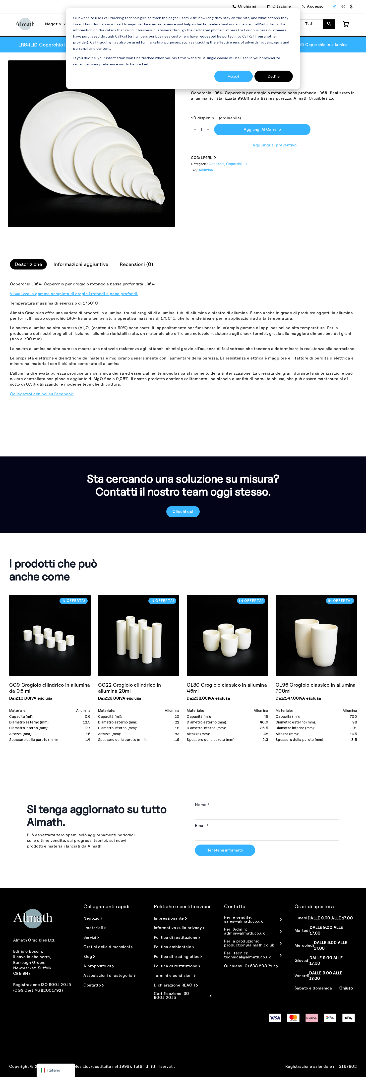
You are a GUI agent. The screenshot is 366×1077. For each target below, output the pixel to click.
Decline (274, 76)
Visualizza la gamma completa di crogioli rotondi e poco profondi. (74, 293)
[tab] (28, 264)
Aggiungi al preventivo (274, 145)
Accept (233, 76)
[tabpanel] (183, 339)
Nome (202, 805)
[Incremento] (208, 129)
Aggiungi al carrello (262, 129)
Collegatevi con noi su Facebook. (42, 394)
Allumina (206, 170)
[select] (313, 24)
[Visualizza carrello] (346, 24)
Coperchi (216, 164)
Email (202, 826)
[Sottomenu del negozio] (63, 24)
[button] (329, 24)
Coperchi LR (236, 164)
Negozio (53, 24)
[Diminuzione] (195, 129)
